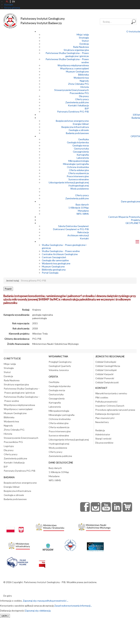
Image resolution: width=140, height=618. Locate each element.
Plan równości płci (104, 418)
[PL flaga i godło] (15, 526)
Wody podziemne (79, 188)
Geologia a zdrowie (79, 130)
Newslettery (102, 422)
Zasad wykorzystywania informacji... (73, 605)
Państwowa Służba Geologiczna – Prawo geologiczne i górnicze (67, 55)
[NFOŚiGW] (48, 544)
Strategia (84, 37)
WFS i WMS (82, 213)
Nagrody (84, 80)
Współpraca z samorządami (74, 68)
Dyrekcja (84, 43)
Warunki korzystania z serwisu (111, 393)
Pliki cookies (101, 397)
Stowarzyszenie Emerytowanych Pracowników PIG (71, 91)
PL (7, 1)
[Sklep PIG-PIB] (127, 507)
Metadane (83, 210)
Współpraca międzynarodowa (73, 65)
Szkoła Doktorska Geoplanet (73, 226)
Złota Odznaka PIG (78, 83)
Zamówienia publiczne (77, 102)
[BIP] (42, 561)
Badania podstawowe (77, 133)
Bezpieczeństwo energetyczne (72, 120)
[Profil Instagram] (96, 507)
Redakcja (100, 430)
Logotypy (9, 446)
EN (13, 1)
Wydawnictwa (81, 77)
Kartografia (83, 154)
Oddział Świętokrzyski (107, 382)
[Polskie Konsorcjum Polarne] (17, 561)
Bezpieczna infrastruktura (75, 126)
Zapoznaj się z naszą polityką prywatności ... (45, 600)
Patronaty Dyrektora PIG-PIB (73, 111)
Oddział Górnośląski (106, 370)
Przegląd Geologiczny (60, 361)
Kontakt (84, 238)
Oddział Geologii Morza (107, 365)
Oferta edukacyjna (79, 170)
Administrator (102, 434)
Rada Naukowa (81, 46)
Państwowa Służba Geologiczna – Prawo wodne (22, 398)
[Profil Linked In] (117, 507)
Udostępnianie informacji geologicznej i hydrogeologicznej (69, 184)
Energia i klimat (81, 123)
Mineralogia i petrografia (76, 163)
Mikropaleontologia (78, 160)
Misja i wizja (83, 34)
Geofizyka (83, 139)
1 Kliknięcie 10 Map (78, 207)
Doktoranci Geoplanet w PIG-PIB (71, 229)
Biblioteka (83, 74)
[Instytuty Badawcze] (70, 544)
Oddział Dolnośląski (105, 361)
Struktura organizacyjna (76, 49)
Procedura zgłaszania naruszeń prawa (115, 409)
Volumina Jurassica (59, 370)
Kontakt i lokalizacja (78, 105)
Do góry (7, 595)
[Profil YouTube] (106, 507)
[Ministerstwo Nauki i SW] (94, 526)
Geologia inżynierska (78, 142)
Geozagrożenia (81, 151)
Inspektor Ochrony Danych (109, 405)
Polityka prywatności (106, 401)
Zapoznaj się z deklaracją (38, 610)
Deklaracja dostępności (107, 413)
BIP (87, 108)
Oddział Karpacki (104, 374)
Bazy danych (82, 204)
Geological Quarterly (60, 365)
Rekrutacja (83, 232)
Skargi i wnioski (103, 438)
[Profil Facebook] (85, 507)
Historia (84, 86)
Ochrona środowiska (78, 167)
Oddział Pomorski (104, 378)
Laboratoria (83, 157)
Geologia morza (80, 145)
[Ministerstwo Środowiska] (50, 526)
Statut (85, 40)
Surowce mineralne (78, 179)
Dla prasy (84, 96)
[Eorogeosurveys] (95, 544)
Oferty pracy (82, 99)
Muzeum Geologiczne (77, 71)
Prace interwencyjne (78, 176)
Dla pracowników (104, 442)
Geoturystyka (81, 148)
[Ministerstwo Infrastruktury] (19, 544)
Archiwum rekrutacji (78, 235)
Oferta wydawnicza (78, 173)
